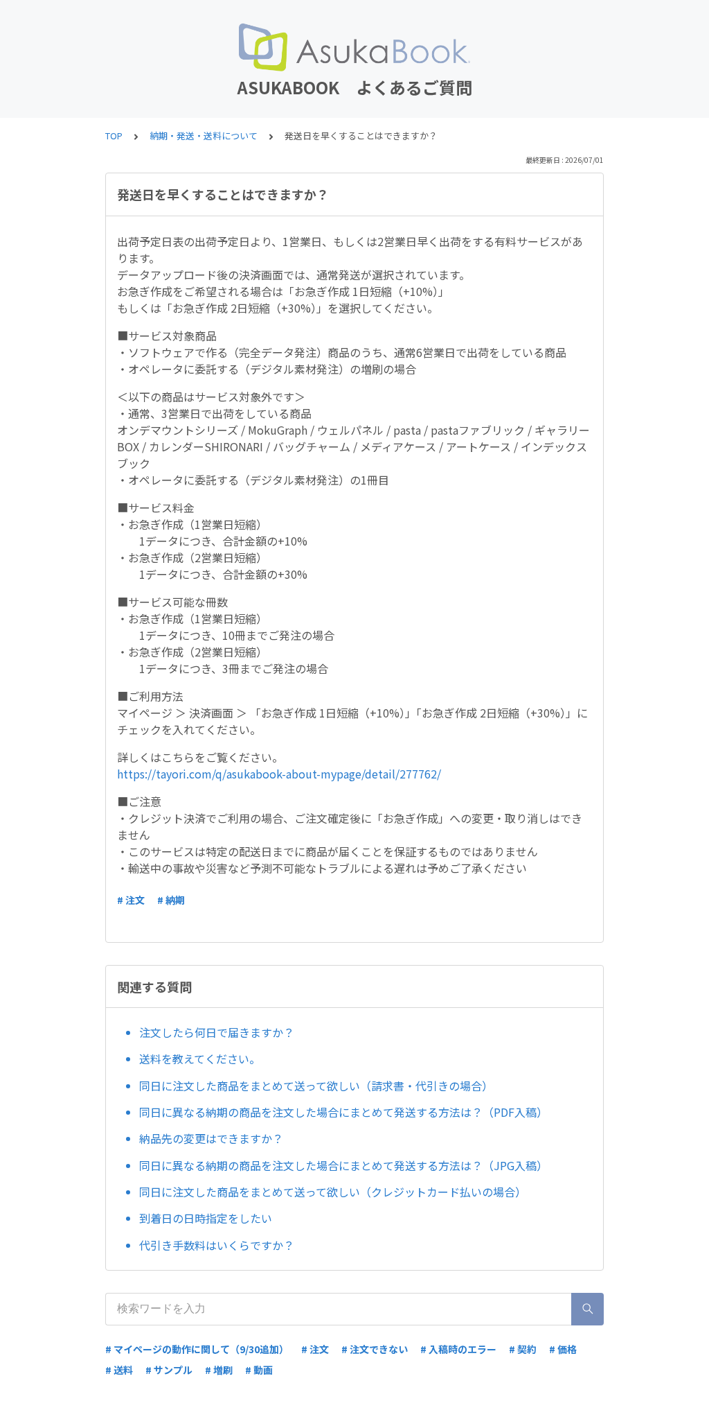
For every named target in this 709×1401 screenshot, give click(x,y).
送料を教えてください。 (199, 1058)
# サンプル (168, 1370)
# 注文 (131, 900)
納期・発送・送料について (204, 135)
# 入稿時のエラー (458, 1349)
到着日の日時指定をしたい (205, 1218)
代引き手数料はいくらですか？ (216, 1245)
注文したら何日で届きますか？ (216, 1032)
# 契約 (523, 1349)
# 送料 (119, 1370)
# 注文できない (374, 1349)
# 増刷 (219, 1370)
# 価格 (563, 1349)
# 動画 (259, 1370)
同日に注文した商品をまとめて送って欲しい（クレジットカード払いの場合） (332, 1191)
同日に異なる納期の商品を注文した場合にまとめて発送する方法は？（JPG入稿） (343, 1165)
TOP (114, 135)
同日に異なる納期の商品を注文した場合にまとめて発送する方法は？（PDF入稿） (343, 1112)
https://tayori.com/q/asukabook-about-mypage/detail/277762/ (279, 773)
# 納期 (171, 900)
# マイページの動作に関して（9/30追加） (197, 1349)
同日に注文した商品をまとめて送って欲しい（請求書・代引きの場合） (316, 1085)
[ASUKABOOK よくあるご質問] (354, 47)
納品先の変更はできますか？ (211, 1138)
